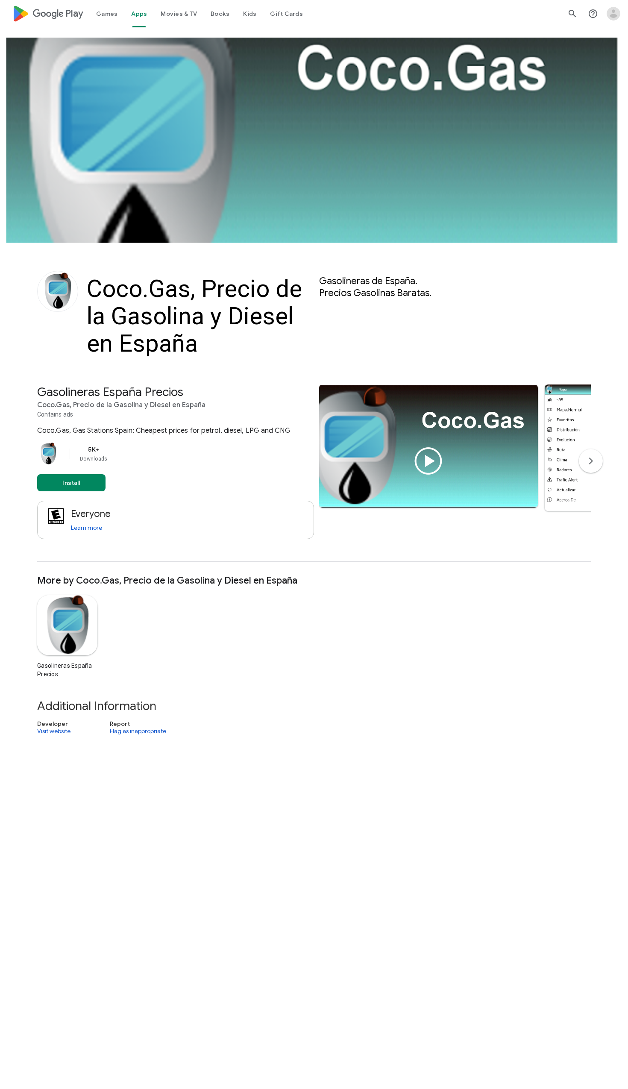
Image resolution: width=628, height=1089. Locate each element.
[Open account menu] (613, 13)
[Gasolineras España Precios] (314, 473)
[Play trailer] (428, 460)
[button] (580, 448)
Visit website (53, 731)
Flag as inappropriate (138, 731)
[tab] (106, 13)
